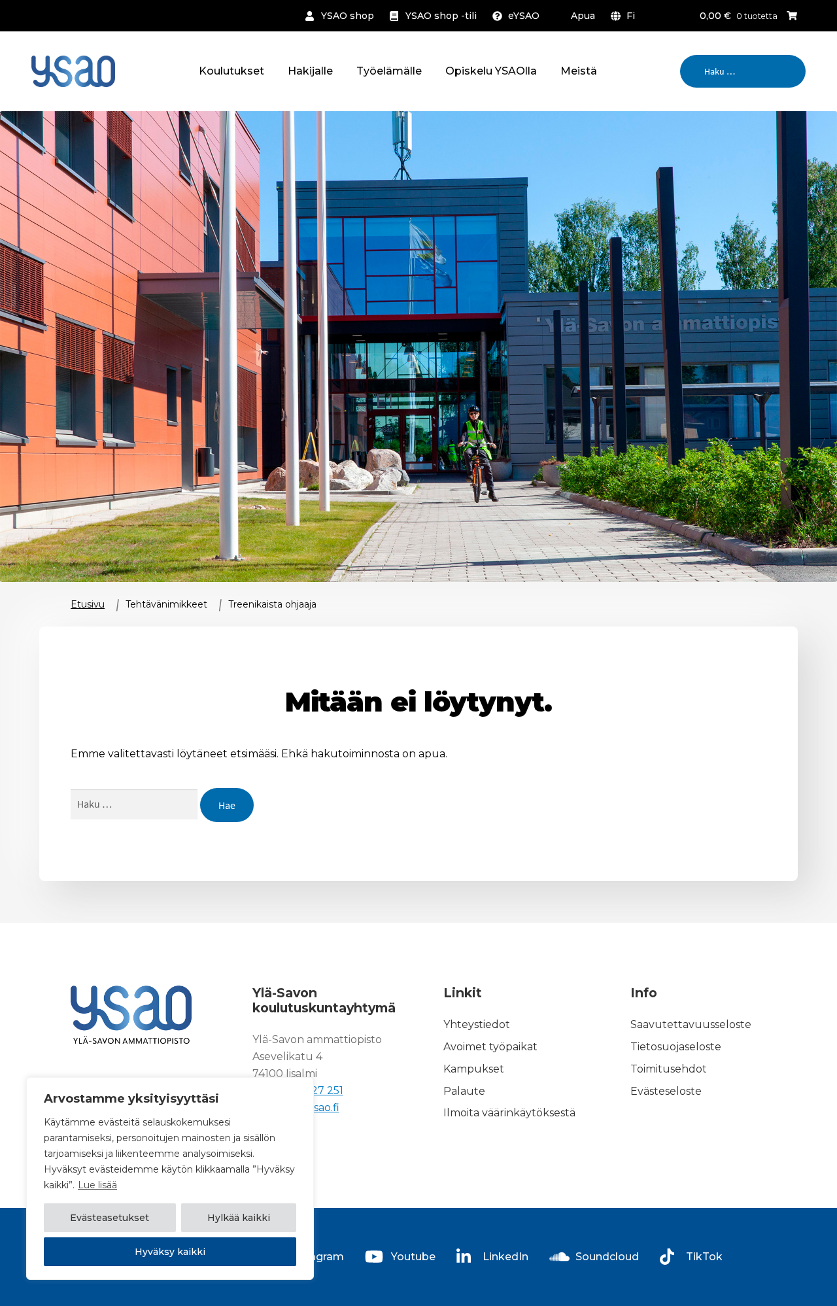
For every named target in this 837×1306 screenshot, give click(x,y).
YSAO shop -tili (441, 16)
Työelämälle (389, 71)
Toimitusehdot (668, 1069)
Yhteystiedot (476, 1024)
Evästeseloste (666, 1091)
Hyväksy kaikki (170, 1252)
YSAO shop (347, 16)
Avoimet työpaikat (490, 1046)
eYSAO (523, 16)
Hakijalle (310, 71)
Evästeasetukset (109, 1218)
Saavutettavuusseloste (690, 1024)
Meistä (578, 71)
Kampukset (473, 1069)
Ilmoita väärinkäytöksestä (509, 1113)
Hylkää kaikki (238, 1218)
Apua (583, 16)
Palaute (464, 1091)
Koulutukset (231, 71)
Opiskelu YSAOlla (491, 71)
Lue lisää (97, 1185)
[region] (170, 1178)
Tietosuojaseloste (675, 1046)
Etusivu (88, 604)
